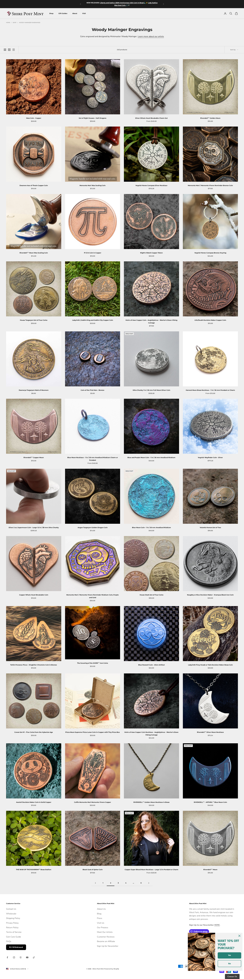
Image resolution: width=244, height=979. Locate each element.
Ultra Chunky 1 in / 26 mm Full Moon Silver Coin (151, 390)
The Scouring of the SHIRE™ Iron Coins (92, 663)
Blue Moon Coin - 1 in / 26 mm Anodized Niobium (151, 527)
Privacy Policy (12, 923)
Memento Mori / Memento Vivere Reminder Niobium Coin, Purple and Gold (92, 596)
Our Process (102, 927)
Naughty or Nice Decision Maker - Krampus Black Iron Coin (210, 595)
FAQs (8, 941)
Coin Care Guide (13, 936)
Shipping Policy (13, 918)
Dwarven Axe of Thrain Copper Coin (34, 185)
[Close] (239, 936)
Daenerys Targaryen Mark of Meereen (33, 390)
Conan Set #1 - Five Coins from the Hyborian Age (33, 732)
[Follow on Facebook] (7, 957)
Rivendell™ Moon (210, 869)
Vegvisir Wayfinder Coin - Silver (210, 457)
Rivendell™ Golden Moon (210, 118)
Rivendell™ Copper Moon (34, 457)
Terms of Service (13, 932)
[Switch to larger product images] (5, 49)
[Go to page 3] (148, 883)
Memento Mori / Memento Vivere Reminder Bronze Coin (210, 185)
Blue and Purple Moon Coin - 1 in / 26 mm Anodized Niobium (151, 457)
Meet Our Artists (105, 932)
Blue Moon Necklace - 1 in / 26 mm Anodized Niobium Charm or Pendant (92, 459)
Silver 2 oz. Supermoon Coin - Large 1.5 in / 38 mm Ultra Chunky (34, 527)
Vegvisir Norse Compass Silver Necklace (151, 185)
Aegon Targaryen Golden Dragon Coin (93, 527)
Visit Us (100, 923)
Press (99, 918)
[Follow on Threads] (20, 957)
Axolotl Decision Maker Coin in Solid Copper (33, 802)
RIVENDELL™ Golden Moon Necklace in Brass (151, 802)
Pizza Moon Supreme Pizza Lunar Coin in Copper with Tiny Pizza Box (92, 732)
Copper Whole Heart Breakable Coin (33, 595)
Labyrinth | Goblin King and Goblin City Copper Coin (92, 320)
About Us (101, 909)
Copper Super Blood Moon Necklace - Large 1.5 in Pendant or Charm (151, 869)
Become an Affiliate (106, 941)
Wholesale (11, 913)
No (229, 963)
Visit (84, 13)
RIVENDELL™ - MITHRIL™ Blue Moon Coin (210, 802)
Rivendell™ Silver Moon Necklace (210, 732)
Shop (51, 13)
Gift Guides (62, 13)
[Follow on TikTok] (34, 957)
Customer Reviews (106, 936)
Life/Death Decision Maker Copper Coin (210, 320)
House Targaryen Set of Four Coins (33, 320)
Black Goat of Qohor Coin (93, 869)
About (74, 13)
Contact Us (11, 909)
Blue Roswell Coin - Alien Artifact (151, 665)
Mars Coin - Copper (33, 118)
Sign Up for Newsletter (107, 946)
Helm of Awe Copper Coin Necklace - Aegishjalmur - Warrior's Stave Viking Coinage (151, 733)
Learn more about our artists (151, 36)
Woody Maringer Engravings (29, 23)
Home (8, 23)
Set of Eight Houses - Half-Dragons (92, 118)
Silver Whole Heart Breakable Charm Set (151, 118)
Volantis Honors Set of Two (210, 527)
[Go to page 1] (95, 883)
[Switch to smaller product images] (9, 49)
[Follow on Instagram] (14, 957)
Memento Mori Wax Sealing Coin (92, 185)
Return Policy (12, 927)
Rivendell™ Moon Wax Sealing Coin (34, 253)
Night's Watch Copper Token (151, 253)
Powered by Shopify (111, 969)
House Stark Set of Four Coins (151, 595)
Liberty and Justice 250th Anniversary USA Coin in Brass (122, 3)
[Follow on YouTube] (27, 957)
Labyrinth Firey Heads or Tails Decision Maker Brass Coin (210, 665)
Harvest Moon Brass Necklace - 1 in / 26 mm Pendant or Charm (210, 390)
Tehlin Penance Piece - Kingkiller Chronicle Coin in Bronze (33, 665)
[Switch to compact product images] (13, 49)
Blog (99, 913)
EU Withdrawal (16, 947)
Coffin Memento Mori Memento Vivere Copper (92, 802)
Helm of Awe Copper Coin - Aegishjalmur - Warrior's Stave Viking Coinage (151, 321)
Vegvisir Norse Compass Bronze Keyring (210, 253)
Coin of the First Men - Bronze (92, 390)
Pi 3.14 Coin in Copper (92, 253)
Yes (229, 955)
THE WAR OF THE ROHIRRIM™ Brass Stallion (33, 869)
